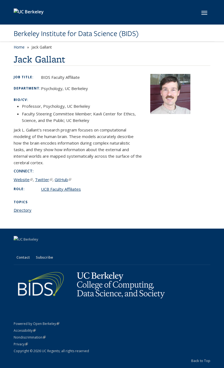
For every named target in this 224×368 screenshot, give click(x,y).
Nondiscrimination (30, 337)
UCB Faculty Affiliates (61, 189)
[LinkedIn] (29, 248)
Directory (22, 210)
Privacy (21, 344)
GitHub (63, 179)
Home (19, 47)
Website (23, 179)
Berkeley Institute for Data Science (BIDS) (76, 33)
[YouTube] (40, 248)
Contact (23, 257)
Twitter (43, 179)
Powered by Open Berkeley (36, 323)
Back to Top (200, 360)
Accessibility (25, 330)
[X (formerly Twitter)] (18, 248)
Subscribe (44, 257)
